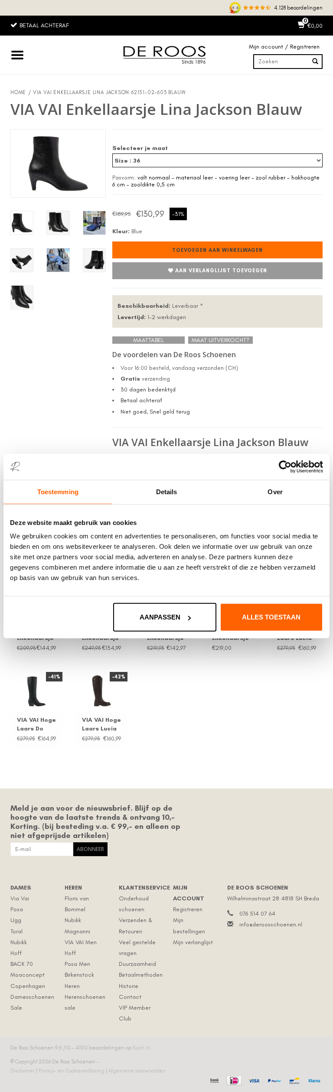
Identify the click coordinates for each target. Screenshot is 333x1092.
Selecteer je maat (140, 148)
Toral (16, 931)
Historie (128, 986)
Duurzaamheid (137, 964)
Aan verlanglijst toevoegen (221, 270)
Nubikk (18, 942)
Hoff (16, 953)
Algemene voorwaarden (137, 1071)
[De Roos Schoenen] (166, 55)
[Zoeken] (315, 61)
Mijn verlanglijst (193, 942)
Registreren (187, 909)
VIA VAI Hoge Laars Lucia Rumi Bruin (101, 724)
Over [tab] (275, 491)
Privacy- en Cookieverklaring (72, 1071)
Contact (130, 997)
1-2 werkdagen (152, 317)
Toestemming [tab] (57, 491)
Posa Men (77, 964)
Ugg (15, 920)
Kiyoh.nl (141, 1048)
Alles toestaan (271, 617)
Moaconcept (27, 974)
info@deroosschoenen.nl (270, 924)
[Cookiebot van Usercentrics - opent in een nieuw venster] (285, 466)
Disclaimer (23, 1071)
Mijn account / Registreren (284, 46)
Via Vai (19, 898)
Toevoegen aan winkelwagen (217, 250)
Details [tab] (166, 491)
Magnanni (77, 931)
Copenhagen (27, 986)
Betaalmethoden (141, 974)
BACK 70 (21, 964)
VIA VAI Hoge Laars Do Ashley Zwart (36, 724)
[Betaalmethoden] (213, 1079)
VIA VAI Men (81, 942)
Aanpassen (160, 617)
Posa (16, 909)
